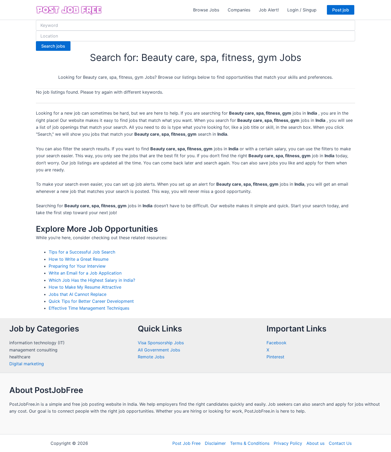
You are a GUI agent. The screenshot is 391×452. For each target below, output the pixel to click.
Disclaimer (215, 443)
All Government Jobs (159, 350)
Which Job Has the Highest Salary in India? (92, 280)
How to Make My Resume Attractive (85, 287)
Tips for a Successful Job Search (82, 252)
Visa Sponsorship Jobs (161, 342)
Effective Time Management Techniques (89, 308)
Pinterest (275, 356)
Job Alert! (269, 10)
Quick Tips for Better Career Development (91, 301)
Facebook (276, 342)
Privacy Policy (288, 443)
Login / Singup (302, 10)
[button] (340, 10)
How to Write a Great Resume (79, 259)
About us (315, 443)
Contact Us (340, 443)
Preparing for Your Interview (77, 266)
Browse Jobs (206, 10)
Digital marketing (26, 363)
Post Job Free (186, 443)
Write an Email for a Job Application (85, 273)
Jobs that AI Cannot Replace (77, 294)
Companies (239, 10)
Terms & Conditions (249, 443)
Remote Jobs (151, 356)
